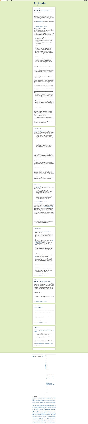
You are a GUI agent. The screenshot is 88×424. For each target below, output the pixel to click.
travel (46, 420)
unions (55, 420)
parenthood (48, 413)
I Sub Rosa (46, 289)
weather (33, 422)
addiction (37, 397)
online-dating (33, 413)
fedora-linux (33, 405)
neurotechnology (38, 412)
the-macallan (36, 420)
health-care (35, 407)
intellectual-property (38, 345)
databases (51, 402)
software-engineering (52, 418)
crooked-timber (35, 402)
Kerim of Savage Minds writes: (38, 42)
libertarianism (48, 409)
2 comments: (45, 301)
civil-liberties (37, 400)
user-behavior (53, 421)
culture (43, 402)
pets (38, 414)
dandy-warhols (45, 402)
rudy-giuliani (46, 416)
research (33, 416)
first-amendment (44, 405)
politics (52, 414)
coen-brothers (48, 400)
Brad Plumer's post (41, 131)
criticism (33, 402)
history (39, 407)
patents (49, 413)
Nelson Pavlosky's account (40, 21)
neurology (36, 412)
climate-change (42, 400)
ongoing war (35, 283)
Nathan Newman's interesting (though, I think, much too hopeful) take (42, 231)
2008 (46, 365)
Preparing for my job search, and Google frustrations (42, 281)
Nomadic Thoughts (36, 32)
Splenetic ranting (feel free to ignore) (40, 28)
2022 (46, 355)
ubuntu (53, 420)
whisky (44, 422)
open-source (39, 413)
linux (51, 409)
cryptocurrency (38, 402)
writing (53, 422)
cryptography (41, 402)
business (33, 399)
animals (49, 397)
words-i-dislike (50, 422)
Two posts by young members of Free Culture (41, 10)
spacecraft (36, 419)
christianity (34, 400)
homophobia (43, 407)
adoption (39, 397)
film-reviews (40, 405)
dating (52, 402)
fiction (37, 405)
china (33, 400)
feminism (36, 405)
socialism (44, 418)
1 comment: (45, 26)
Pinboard (33, 356)
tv (50, 420)
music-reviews (40, 411)
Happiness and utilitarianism (38, 307)
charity (52, 399)
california (38, 399)
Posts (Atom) (45, 350)
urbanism (51, 421)
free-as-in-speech (52, 405)
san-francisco (50, 416)
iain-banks (50, 407)
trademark (44, 420)
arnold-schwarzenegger (34, 398)
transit (45, 420)
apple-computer (54, 397)
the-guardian (33, 420)
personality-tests (36, 414)
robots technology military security (41, 416)
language (37, 409)
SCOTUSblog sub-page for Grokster (40, 343)
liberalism (46, 409)
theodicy (39, 420)
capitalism (42, 399)
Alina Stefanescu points (37, 244)
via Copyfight (40, 330)
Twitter (42, 356)
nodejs (52, 412)
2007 (46, 366)
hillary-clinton (37, 407)
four (40, 320)
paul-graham (52, 413)
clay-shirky (40, 400)
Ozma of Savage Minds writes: (38, 37)
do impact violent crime (47, 196)
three (39, 320)
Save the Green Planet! (40, 255)
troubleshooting (49, 420)
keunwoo (35, 5)
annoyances (51, 397)
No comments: (45, 322)
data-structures (48, 402)
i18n (49, 407)
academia (35, 397)
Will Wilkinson (36, 310)
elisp (32, 404)
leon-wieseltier (44, 409)
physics (47, 414)
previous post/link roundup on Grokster (48, 343)
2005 (46, 368)
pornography (54, 414)
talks (53, 419)
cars (43, 399)
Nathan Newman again (37, 233)
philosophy (40, 414)
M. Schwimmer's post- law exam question (42, 329)
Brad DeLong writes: (37, 39)
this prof (40, 282)
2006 (46, 367)
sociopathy (46, 418)
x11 (54, 422)
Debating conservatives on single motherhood (41, 130)
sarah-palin (53, 416)
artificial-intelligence (39, 398)
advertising (42, 397)
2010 (46, 363)
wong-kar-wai (48, 422)
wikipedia (45, 422)
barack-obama (49, 398)
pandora (45, 413)
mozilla (33, 411)
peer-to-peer (54, 413)
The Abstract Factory (41, 3)
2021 (46, 356)
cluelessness (45, 400)
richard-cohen (37, 416)
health (32, 407)
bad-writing (47, 398)
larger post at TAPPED (38, 187)
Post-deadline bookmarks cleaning (39, 230)
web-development (38, 422)
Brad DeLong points (36, 131)
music (38, 411)
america (45, 397)
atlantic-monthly (44, 398)
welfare (42, 422)
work (52, 422)
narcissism (43, 411)
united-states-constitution (40, 421)
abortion (33, 397)
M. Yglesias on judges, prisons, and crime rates (42, 186)
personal (33, 414)
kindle (34, 409)
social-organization (36, 418)
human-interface (46, 407)
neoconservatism (51, 411)
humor (48, 407)
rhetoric (35, 416)
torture (42, 420)
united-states (36, 421)
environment (39, 404)
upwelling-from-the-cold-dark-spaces (46, 421)
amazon (44, 397)
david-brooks (54, 402)
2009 (46, 364)
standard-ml (40, 419)
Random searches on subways (39, 203)
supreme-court (51, 419)
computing (33, 401)
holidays (41, 407)
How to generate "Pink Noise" (38, 242)
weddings (41, 422)
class (38, 400)
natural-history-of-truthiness (47, 411)
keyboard (33, 409)
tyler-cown (52, 420)
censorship (50, 399)
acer (36, 397)
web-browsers (35, 422)
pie (48, 414)
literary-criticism (54, 409)
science (55, 416)
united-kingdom (33, 421)
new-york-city (41, 412)
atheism (41, 398)
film (38, 405)
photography (45, 414)
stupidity (46, 419)
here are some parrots (42, 239)
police (49, 414)
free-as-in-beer (49, 405)
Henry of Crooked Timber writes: (38, 44)
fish (46, 405)
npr (53, 412)
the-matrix (38, 420)
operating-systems (43, 413)
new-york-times (45, 412)
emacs (34, 404)
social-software (41, 418)
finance (42, 405)
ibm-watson (53, 407)
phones (43, 414)
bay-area (52, 398)
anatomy (47, 397)
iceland (55, 407)
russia (48, 416)
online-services (36, 413)
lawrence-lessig (41, 409)
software (41, 345)
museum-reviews (35, 411)
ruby (44, 416)
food (47, 405)
